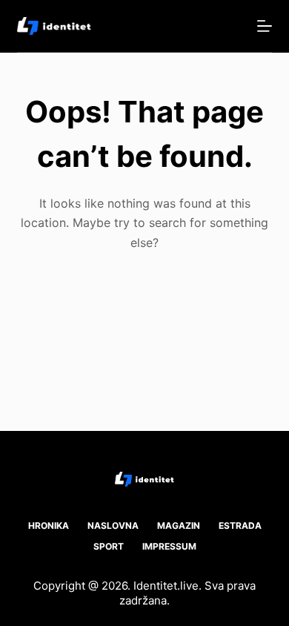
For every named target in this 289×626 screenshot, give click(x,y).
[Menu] (264, 26)
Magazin (178, 525)
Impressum (169, 546)
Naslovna (113, 525)
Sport (108, 546)
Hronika (48, 525)
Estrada (240, 525)
